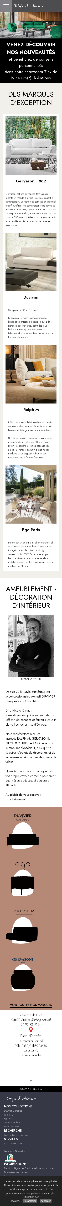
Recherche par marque (16, 1135)
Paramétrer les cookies (16, 1172)
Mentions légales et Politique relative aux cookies (29, 1168)
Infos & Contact (12, 1176)
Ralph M (8, 1115)
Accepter (45, 1200)
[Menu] (6, 6)
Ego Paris (9, 1118)
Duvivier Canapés (13, 1111)
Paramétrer (30, 1200)
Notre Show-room (13, 1143)
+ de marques (11, 1126)
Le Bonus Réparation (14, 1151)
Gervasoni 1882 (13, 1122)
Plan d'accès (31, 1036)
